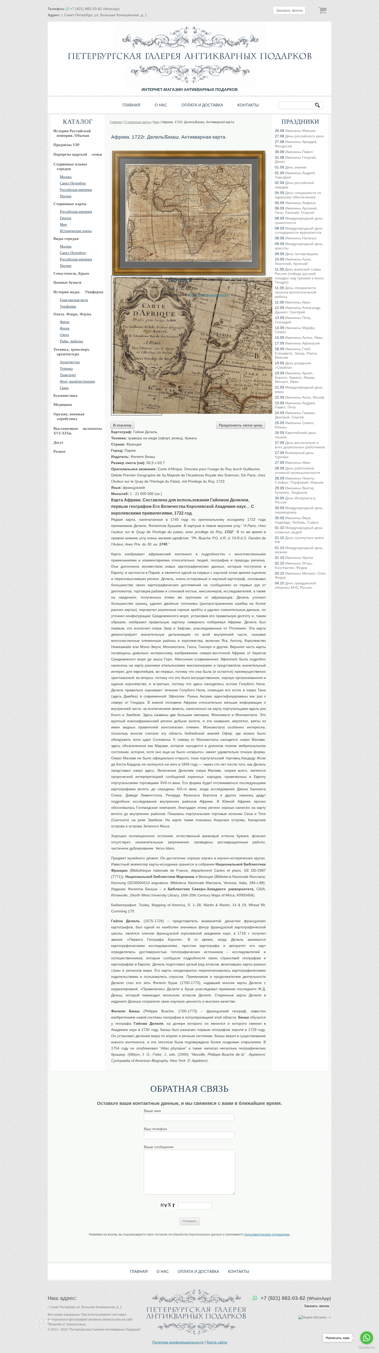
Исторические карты (76, 231)
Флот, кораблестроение (77, 381)
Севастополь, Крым (71, 273)
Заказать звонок (289, 10)
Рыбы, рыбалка (71, 341)
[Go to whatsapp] (366, 1337)
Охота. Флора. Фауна (72, 314)
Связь (64, 388)
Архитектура (70, 362)
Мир (63, 224)
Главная (131, 105)
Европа (65, 218)
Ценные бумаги (67, 282)
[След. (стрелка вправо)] (41, 1326)
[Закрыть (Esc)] (36, 1321)
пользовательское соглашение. (267, 1234)
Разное (59, 451)
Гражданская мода (74, 300)
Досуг (58, 442)
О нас (161, 105)
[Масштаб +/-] (50, 1321)
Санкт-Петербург (73, 183)
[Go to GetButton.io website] (366, 1347)
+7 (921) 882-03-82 (95, 9)
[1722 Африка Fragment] (136, 345)
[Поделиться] (41, 1321)
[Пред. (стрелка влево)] (36, 1326)
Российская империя (76, 190)
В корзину (122, 425)
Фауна (64, 322)
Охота (64, 335)
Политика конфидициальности (178, 1342)
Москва (65, 177)
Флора (64, 328)
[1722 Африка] (188, 151)
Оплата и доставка (202, 105)
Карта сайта (217, 1342)
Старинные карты (69, 204)
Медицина (62, 404)
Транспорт (68, 375)
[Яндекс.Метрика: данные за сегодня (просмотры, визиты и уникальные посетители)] (312, 1317)
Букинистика (65, 395)
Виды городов (66, 239)
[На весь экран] (46, 1321)
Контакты (248, 105)
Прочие (65, 196)
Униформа (68, 306)
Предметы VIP (66, 145)
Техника (66, 369)
